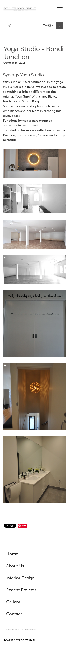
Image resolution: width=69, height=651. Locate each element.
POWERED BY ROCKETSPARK (19, 640)
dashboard (30, 629)
